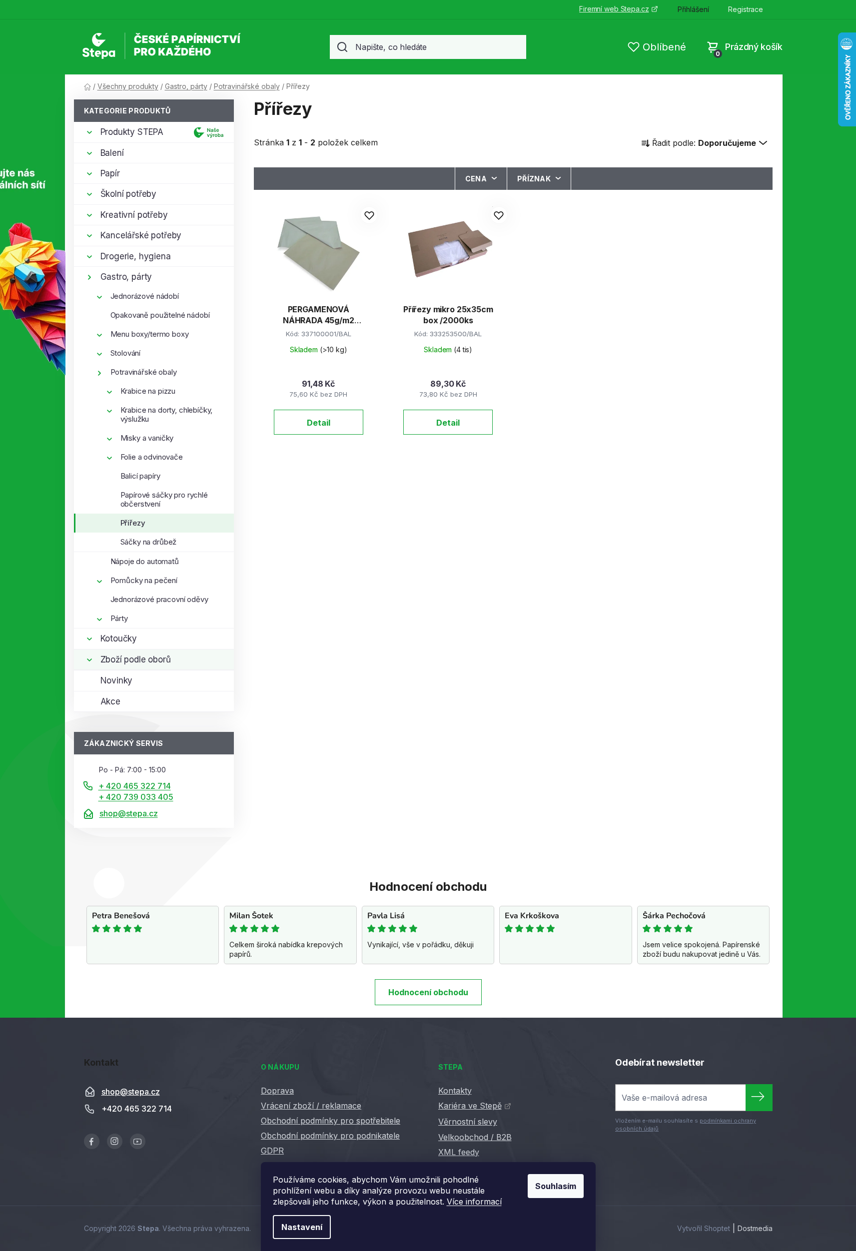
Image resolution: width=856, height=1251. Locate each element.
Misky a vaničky (147, 438)
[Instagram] (114, 1141)
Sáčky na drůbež (148, 542)
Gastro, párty (126, 277)
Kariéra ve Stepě (470, 1106)
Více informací (474, 1202)
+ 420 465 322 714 (134, 786)
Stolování (125, 353)
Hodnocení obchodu (428, 992)
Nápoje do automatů (144, 561)
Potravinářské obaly (143, 372)
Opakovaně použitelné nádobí (160, 315)
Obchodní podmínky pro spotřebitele (330, 1121)
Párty (119, 618)
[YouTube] (137, 1141)
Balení (112, 153)
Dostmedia (755, 1228)
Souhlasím (555, 1186)
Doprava (277, 1091)
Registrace (745, 9)
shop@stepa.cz (128, 813)
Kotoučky (118, 638)
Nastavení (301, 1227)
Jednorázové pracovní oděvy (159, 599)
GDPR (272, 1151)
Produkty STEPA (132, 132)
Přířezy (132, 523)
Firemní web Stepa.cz (614, 8)
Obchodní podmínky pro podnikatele (330, 1136)
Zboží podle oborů (135, 659)
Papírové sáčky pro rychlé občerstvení (164, 499)
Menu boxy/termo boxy (149, 334)
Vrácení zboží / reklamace (311, 1106)
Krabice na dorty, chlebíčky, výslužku (166, 414)
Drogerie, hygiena (135, 256)
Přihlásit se (759, 1097)
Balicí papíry (140, 476)
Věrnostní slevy (467, 1122)
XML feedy (458, 1152)
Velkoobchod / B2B (475, 1137)
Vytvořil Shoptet (703, 1228)
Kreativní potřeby (134, 215)
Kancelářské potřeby (141, 235)
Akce (110, 701)
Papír (110, 173)
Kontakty (455, 1091)
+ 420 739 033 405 (135, 797)
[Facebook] (91, 1141)
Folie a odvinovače (151, 457)
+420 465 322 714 (136, 1109)
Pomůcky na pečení (143, 580)
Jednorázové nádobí (144, 296)
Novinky (116, 680)
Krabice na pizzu (148, 391)
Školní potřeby (128, 194)
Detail (318, 423)
